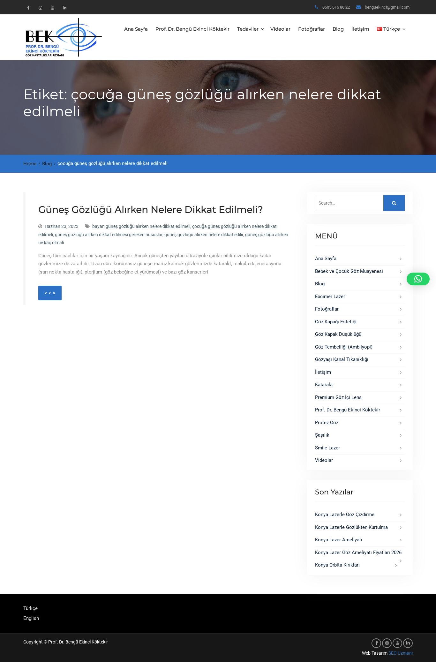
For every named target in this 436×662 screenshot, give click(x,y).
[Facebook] (28, 7)
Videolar (280, 29)
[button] (418, 279)
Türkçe (30, 608)
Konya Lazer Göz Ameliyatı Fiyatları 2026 (358, 552)
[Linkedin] (64, 7)
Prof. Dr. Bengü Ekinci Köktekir (192, 29)
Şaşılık (322, 435)
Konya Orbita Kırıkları (337, 565)
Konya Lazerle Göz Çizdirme (344, 514)
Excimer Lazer (330, 296)
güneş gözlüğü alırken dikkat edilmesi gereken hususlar (108, 234)
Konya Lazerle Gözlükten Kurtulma (351, 527)
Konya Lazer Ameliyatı (338, 540)
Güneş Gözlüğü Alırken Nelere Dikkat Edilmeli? (150, 209)
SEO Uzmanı (400, 653)
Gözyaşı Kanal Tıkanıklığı (341, 359)
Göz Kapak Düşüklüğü (338, 334)
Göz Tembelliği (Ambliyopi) (343, 347)
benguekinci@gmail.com (387, 7)
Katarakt (324, 384)
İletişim (360, 29)
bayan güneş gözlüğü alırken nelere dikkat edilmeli (141, 226)
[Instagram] (40, 7)
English (31, 618)
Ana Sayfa (136, 29)
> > (48, 293)
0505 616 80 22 (336, 7)
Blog (338, 29)
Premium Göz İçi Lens (338, 397)
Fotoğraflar (311, 29)
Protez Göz (326, 422)
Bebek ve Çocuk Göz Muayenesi (349, 271)
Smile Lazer (327, 448)
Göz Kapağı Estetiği (336, 322)
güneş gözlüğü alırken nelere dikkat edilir (203, 234)
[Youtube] (52, 7)
